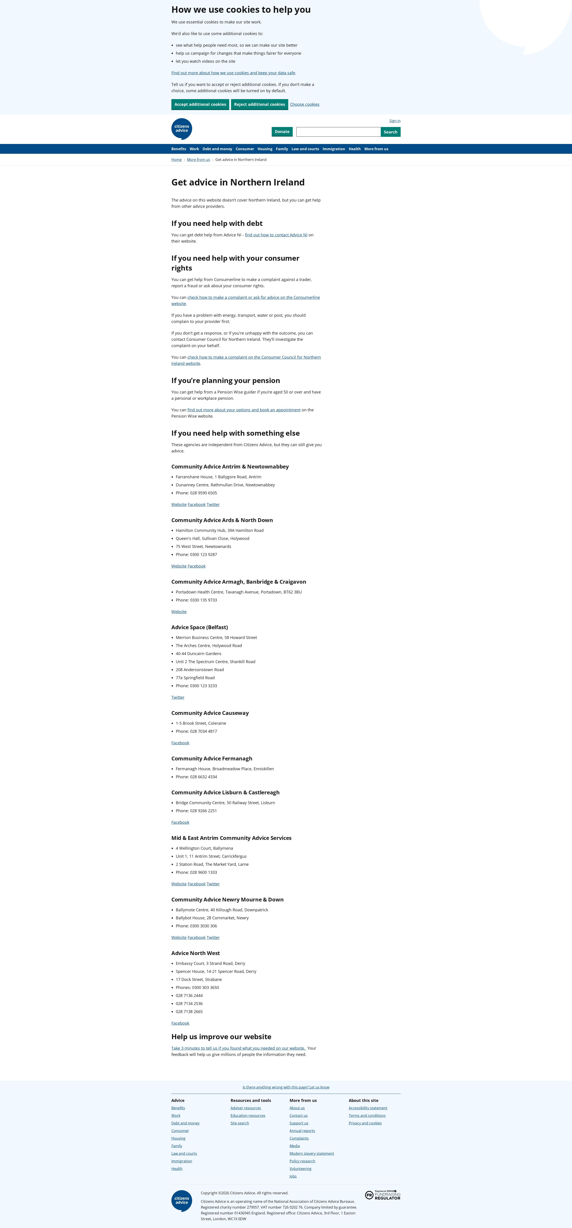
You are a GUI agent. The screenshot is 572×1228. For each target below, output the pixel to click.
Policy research (302, 1161)
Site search (240, 1123)
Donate (282, 131)
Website (179, 504)
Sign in (395, 120)
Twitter (213, 504)
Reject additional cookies (259, 104)
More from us (376, 148)
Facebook (197, 504)
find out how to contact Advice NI (276, 234)
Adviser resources (246, 1107)
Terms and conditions (367, 1115)
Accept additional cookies (200, 104)
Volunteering (300, 1168)
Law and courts (305, 148)
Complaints (299, 1138)
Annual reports (302, 1130)
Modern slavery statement (312, 1153)
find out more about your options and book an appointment (244, 409)
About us (297, 1107)
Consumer (245, 148)
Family (282, 148)
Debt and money (217, 148)
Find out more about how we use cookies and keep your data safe (233, 72)
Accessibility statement (368, 1107)
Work (194, 148)
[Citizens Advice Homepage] (182, 129)
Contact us (299, 1115)
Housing (265, 148)
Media (295, 1145)
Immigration (334, 148)
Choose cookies (305, 104)
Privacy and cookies (365, 1123)
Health (355, 148)
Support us (299, 1123)
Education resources (248, 1115)
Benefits (178, 148)
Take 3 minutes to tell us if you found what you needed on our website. (238, 1048)
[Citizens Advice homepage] (182, 1201)
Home (176, 159)
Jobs (293, 1176)
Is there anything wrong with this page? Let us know (286, 1087)
